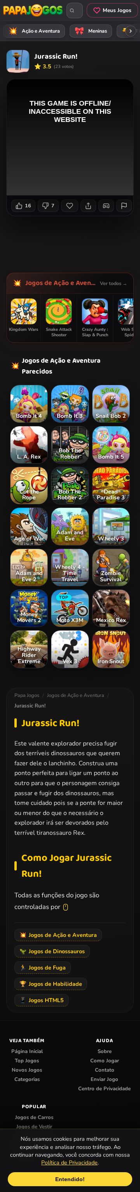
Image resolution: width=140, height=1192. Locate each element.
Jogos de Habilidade (50, 984)
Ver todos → (113, 283)
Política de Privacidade (69, 1162)
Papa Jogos (26, 695)
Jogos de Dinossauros (52, 951)
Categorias (27, 1079)
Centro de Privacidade (104, 1088)
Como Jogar (104, 1060)
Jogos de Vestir (34, 1126)
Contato (104, 1070)
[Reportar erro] (124, 206)
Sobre (105, 1051)
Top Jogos (27, 1060)
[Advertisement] (73, 241)
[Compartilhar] (88, 206)
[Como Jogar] (106, 206)
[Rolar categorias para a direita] (130, 31)
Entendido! (70, 1179)
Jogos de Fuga (42, 967)
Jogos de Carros (34, 1117)
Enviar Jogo (104, 1079)
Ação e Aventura (34, 31)
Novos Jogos (27, 1070)
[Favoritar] (69, 206)
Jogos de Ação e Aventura (60, 283)
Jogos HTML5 (41, 1000)
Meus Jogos (117, 10)
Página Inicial (27, 1051)
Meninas (91, 31)
